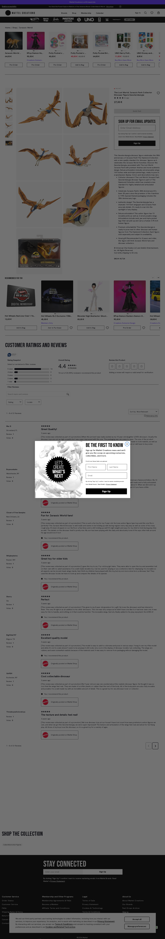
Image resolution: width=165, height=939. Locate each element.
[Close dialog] (127, 444)
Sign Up (106, 491)
